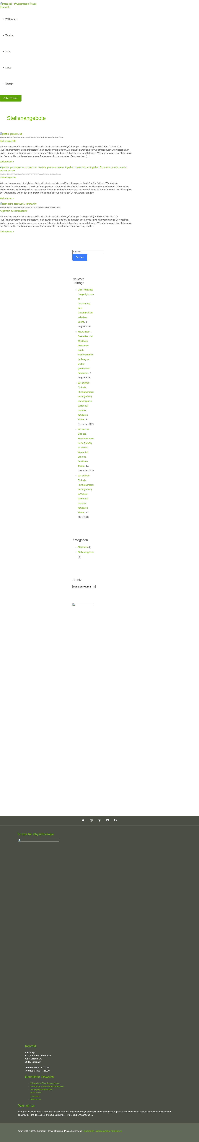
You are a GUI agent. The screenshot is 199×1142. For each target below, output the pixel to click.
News (8, 67)
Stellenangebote (8, 141)
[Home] (83, 820)
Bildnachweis (36, 1093)
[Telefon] (107, 820)
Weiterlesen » (7, 161)
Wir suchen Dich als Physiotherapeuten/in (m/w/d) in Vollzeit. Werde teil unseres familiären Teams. (30, 207)
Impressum (35, 1096)
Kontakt (9, 84)
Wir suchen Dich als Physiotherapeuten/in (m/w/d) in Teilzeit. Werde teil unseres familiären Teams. (30, 174)
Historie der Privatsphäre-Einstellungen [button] (47, 1086)
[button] (11, 98)
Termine (9, 35)
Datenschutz (35, 1099)
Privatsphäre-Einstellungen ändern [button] (45, 1083)
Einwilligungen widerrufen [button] (41, 1090)
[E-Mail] (115, 820)
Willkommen (11, 19)
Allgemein (5, 211)
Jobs (7, 51)
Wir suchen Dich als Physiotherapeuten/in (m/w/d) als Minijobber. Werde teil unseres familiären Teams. (31, 137)
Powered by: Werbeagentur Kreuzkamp (102, 1131)
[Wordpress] (91, 820)
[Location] (99, 820)
